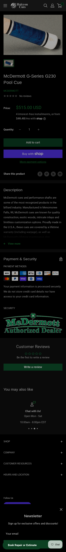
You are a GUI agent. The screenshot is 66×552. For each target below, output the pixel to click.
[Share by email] (60, 173)
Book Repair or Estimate (22, 545)
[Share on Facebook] (39, 173)
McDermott (11, 90)
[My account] (52, 6)
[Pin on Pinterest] (46, 173)
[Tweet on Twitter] (53, 173)
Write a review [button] (33, 367)
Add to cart (33, 142)
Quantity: (9, 129)
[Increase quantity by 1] (38, 129)
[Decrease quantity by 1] (20, 129)
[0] (59, 6)
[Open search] (46, 6)
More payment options (33, 161)
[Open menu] (5, 5)
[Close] (61, 509)
